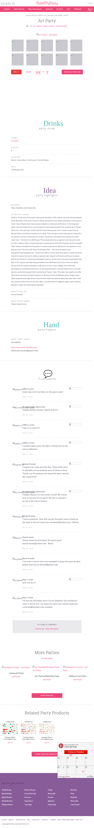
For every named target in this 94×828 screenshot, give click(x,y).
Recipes (60, 9)
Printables (35, 9)
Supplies (49, 9)
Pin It (16, 72)
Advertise (20, 820)
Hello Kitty (52, 805)
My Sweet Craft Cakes (44, 26)
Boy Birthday (7, 794)
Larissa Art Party (16, 673)
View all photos (72, 72)
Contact (36, 820)
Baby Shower (7, 797)
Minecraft (51, 794)
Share (28, 72)
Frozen (50, 797)
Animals (73, 790)
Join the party (51, 628)
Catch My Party (47, 3)
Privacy (45, 820)
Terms (53, 820)
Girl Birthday (6, 790)
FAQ (28, 820)
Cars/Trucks (74, 805)
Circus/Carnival (30, 794)
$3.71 (10, 743)
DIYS (68, 9)
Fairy (72, 794)
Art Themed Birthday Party (47, 676)
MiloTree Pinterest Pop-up (70, 820)
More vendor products (47, 754)
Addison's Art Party (77, 676)
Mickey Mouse (7, 805)
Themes (7, 9)
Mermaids (74, 801)
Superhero (28, 801)
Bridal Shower (7, 801)
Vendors (78, 9)
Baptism (51, 801)
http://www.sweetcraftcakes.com (24, 347)
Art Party (15, 141)
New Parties (19, 9)
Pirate (50, 790)
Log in (90, 3)
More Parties (47, 695)
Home (4, 820)
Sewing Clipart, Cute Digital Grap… (10, 738)
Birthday (63, 26)
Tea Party (28, 805)
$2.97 (47, 743)
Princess (27, 797)
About (11, 820)
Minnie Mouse (29, 790)
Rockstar (73, 797)
